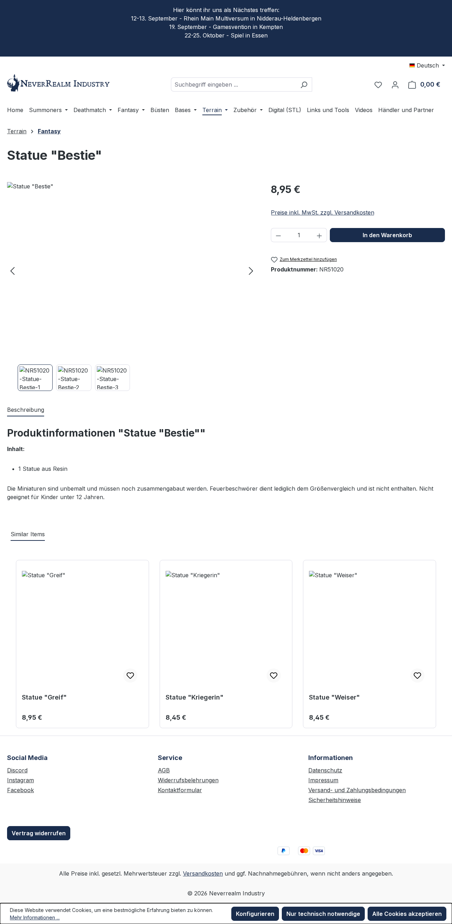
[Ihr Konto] (395, 84)
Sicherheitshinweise (334, 799)
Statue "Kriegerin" (195, 697)
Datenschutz (325, 770)
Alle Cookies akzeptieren (407, 913)
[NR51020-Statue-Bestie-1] (131, 270)
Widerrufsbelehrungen (188, 780)
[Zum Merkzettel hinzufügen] (130, 675)
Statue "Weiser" (334, 697)
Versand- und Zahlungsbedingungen (357, 790)
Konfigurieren (255, 913)
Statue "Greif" (44, 697)
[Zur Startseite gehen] (60, 83)
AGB (164, 770)
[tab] (25, 410)
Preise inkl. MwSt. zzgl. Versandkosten (322, 212)
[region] (132, 286)
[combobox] (233, 84)
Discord (17, 770)
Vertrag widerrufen (39, 833)
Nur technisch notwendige (323, 913)
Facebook (20, 790)
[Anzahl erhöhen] (319, 235)
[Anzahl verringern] (278, 235)
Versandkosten (203, 873)
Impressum (323, 780)
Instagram (20, 780)
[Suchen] (304, 84)
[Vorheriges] (12, 270)
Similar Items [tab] (28, 534)
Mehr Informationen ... (35, 917)
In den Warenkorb (387, 235)
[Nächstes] (251, 270)
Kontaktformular (180, 790)
